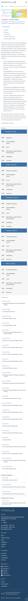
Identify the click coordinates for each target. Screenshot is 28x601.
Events (2, 540)
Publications (4, 542)
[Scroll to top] (26, 599)
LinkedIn (5, 571)
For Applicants (4, 557)
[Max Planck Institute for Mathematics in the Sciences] (2, 6)
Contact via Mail (7, 504)
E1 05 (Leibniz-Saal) (7, 15)
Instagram (5, 568)
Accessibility (4, 586)
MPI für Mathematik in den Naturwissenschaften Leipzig (7, 12)
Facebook (5, 566)
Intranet (3, 546)
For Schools (4, 555)
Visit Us (5, 522)
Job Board (3, 544)
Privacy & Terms (5, 584)
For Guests (3, 553)
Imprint (2, 581)
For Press (3, 560)
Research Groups (5, 537)
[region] (14, 146)
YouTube (5, 573)
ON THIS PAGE (6, 26)
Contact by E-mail (7, 529)
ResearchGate (6, 575)
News (2, 535)
